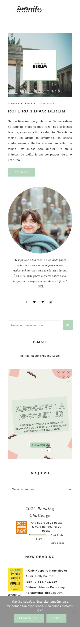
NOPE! (56, 618)
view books (57, 543)
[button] (67, 7)
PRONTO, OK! (29, 618)
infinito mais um (34, 9)
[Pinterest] (44, 302)
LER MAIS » (21, 172)
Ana (33, 522)
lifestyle (15, 103)
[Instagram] (52, 302)
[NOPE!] (74, 611)
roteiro (31, 103)
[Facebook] (28, 302)
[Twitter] (36, 302)
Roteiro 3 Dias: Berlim (36, 111)
